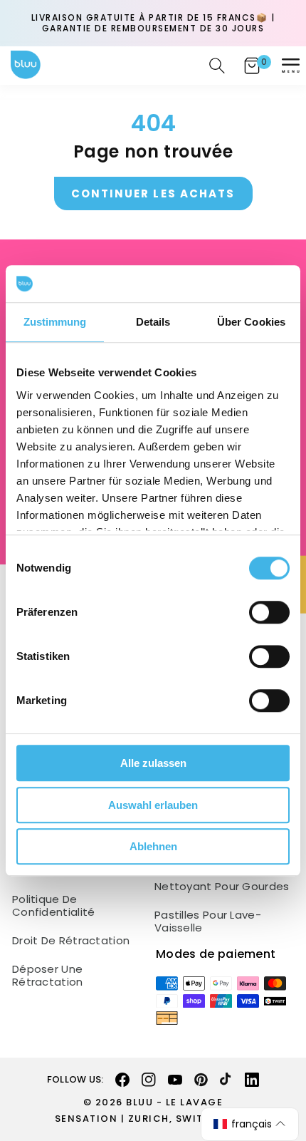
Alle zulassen (153, 763)
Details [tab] (153, 322)
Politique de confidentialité (53, 906)
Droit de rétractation (71, 940)
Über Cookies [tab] (251, 322)
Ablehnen (153, 846)
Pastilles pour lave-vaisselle (207, 921)
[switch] (269, 612)
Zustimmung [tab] (55, 322)
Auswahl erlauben (153, 805)
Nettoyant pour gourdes (222, 886)
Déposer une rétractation (47, 975)
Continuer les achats (153, 193)
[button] (290, 65)
